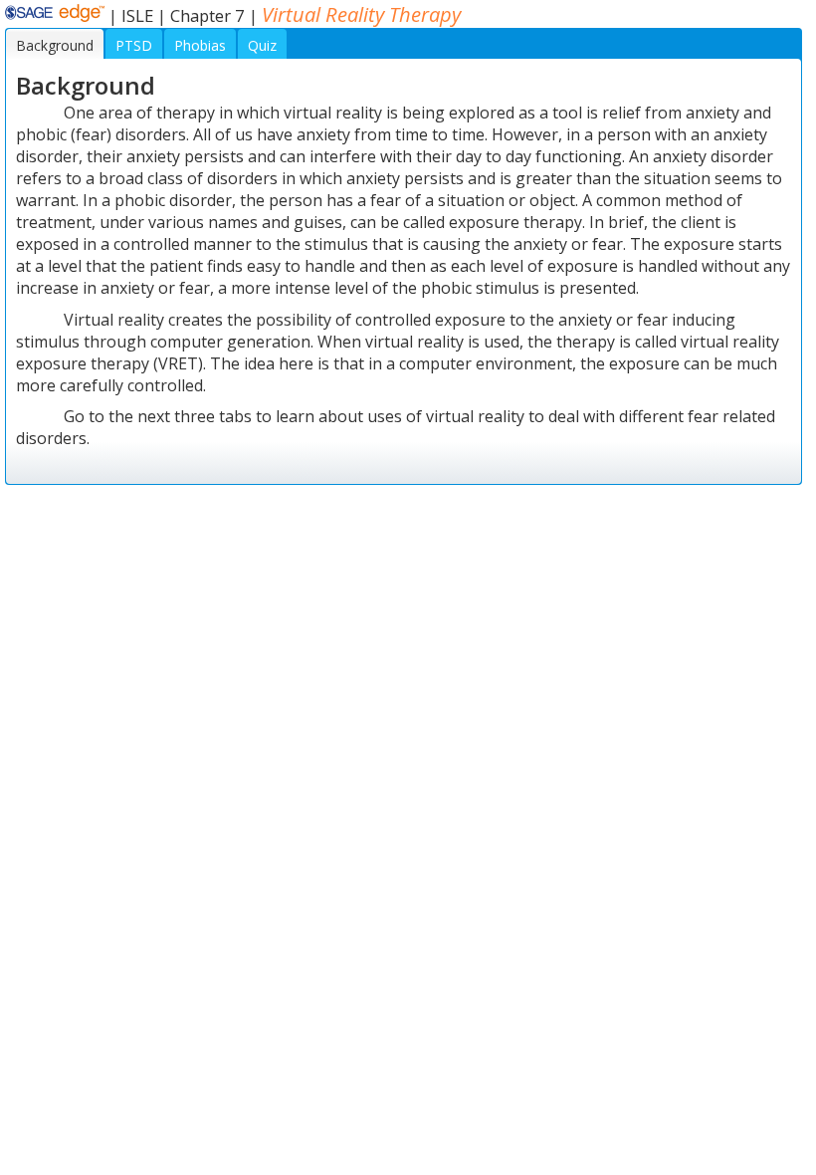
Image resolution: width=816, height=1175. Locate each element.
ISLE (137, 15)
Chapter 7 (207, 15)
